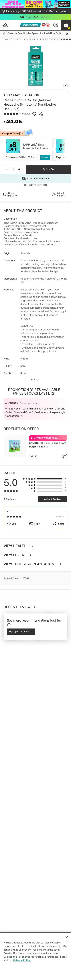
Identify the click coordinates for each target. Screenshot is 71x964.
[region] (35, 948)
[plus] (19, 169)
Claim (45, 157)
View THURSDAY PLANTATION (29, 564)
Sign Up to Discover (19, 631)
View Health (15, 546)
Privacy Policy (22, 960)
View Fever (14, 555)
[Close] (67, 937)
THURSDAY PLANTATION (21, 95)
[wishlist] (34, 114)
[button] (66, 25)
